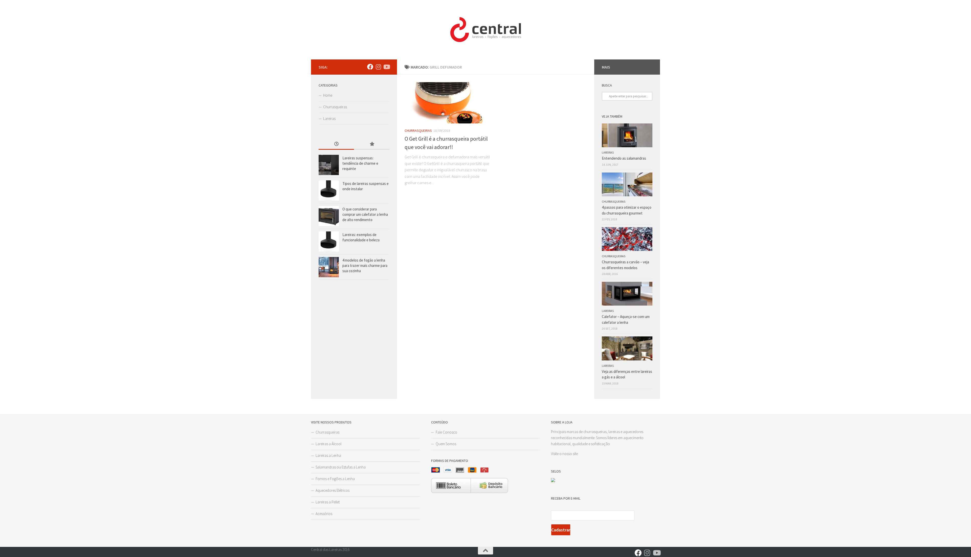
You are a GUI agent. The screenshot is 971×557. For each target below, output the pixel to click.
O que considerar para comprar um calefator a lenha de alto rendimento (365, 214)
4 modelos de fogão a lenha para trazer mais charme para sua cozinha (364, 265)
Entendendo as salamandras (624, 158)
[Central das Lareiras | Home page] (485, 29)
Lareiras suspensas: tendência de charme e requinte (360, 163)
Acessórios (324, 513)
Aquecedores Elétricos (332, 490)
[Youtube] (386, 67)
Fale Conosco (446, 432)
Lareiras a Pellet (328, 502)
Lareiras (329, 118)
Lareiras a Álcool (328, 443)
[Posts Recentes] (336, 144)
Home (327, 95)
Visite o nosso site (564, 453)
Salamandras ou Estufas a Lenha (341, 467)
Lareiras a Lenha (328, 455)
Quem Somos (446, 443)
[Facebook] (370, 67)
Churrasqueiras (418, 130)
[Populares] (371, 144)
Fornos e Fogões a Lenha (335, 478)
